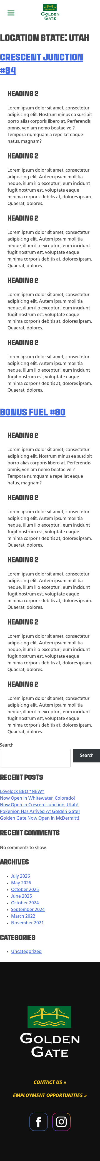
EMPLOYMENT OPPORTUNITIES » (50, 1096)
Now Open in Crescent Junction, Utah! (39, 805)
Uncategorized (26, 952)
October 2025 (25, 890)
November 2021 (27, 923)
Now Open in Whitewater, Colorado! (38, 798)
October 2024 (25, 903)
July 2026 (20, 876)
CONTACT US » (50, 1082)
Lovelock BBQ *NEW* (22, 792)
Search (7, 745)
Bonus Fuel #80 (33, 413)
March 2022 (23, 916)
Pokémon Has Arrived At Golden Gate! (40, 812)
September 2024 (28, 910)
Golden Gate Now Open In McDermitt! (39, 818)
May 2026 (21, 883)
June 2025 (21, 896)
